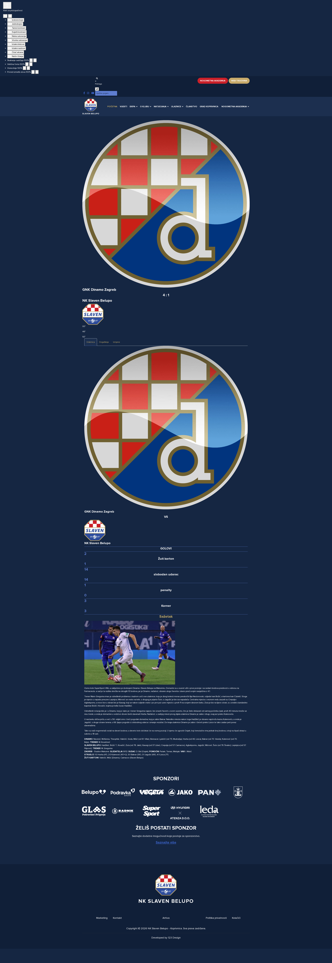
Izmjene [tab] (116, 342)
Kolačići (236, 918)
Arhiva (166, 918)
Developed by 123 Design (166, 937)
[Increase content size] (35, 60)
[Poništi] (5, 16)
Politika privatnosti (216, 918)
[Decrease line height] (24, 68)
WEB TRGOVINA (239, 80)
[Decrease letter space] (33, 72)
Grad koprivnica (209, 106)
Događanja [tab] (104, 342)
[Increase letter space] (37, 72)
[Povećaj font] (31, 64)
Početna (112, 106)
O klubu (144, 106)
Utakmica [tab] (91, 342)
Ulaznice (176, 106)
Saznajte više (166, 842)
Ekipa (132, 106)
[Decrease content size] (31, 60)
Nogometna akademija (212, 80)
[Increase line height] (28, 68)
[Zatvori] (10, 16)
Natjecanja (160, 106)
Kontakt (117, 918)
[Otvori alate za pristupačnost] (7, 5)
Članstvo (191, 106)
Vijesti (123, 106)
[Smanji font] (27, 64)
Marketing (102, 918)
